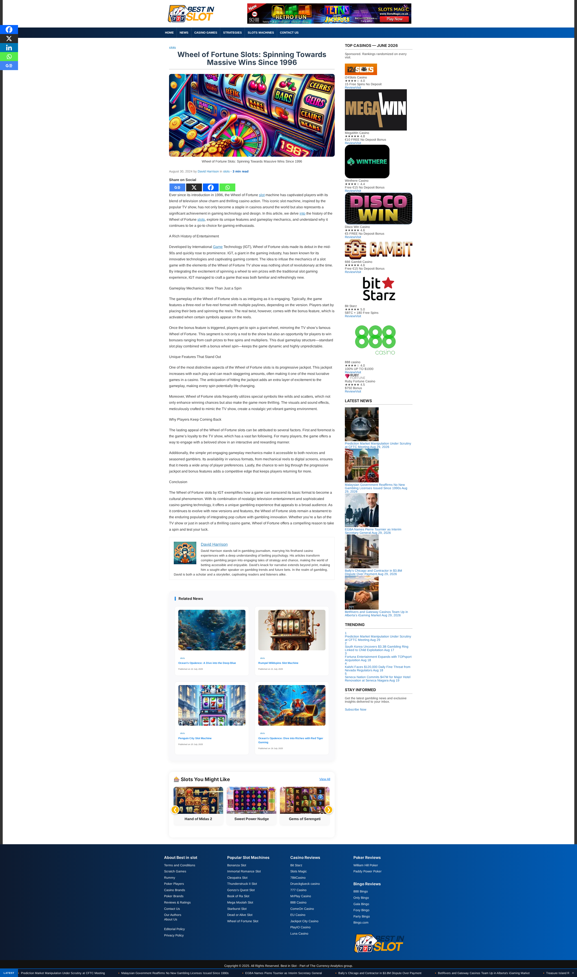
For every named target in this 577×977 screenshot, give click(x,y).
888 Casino (298, 902)
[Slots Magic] (329, 22)
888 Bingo (360, 891)
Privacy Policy (174, 935)
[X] (194, 187)
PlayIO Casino (300, 927)
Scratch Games (175, 871)
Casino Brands (174, 890)
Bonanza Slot (236, 865)
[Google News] (177, 187)
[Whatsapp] (227, 187)
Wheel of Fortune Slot (242, 921)
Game (218, 247)
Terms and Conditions (179, 865)
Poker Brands (173, 896)
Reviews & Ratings (177, 902)
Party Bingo (361, 916)
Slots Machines (261, 32)
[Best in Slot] (192, 23)
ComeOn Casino (302, 908)
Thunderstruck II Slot (242, 883)
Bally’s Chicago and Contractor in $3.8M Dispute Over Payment (378, 973)
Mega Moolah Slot (240, 902)
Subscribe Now (355, 709)
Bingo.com (361, 922)
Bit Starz (296, 865)
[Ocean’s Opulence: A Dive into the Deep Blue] (211, 632)
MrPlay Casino (300, 896)
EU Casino (297, 915)
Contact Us (289, 32)
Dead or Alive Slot (239, 915)
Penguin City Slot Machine (195, 738)
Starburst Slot (237, 908)
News (184, 32)
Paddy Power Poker (367, 871)
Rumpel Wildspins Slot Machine (278, 663)
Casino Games (205, 32)
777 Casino (298, 890)
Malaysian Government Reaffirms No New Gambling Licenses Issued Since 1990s (173, 973)
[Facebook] (211, 187)
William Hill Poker (365, 865)
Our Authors (172, 915)
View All (324, 779)
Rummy (169, 877)
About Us (170, 919)
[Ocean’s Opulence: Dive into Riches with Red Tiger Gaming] (291, 707)
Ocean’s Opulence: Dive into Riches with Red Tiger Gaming (290, 740)
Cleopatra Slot (237, 877)
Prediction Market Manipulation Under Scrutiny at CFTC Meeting (61, 973)
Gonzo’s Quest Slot (241, 890)
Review (350, 87)
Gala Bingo (361, 904)
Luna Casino (299, 933)
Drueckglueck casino (305, 883)
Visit (358, 87)
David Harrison (208, 171)
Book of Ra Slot (238, 896)
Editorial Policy (174, 929)
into (302, 213)
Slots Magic (298, 871)
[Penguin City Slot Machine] (211, 707)
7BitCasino (298, 877)
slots (172, 47)
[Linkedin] (9, 47)
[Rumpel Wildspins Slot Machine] (291, 632)
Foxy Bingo (361, 910)
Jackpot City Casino (304, 921)
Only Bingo (361, 897)
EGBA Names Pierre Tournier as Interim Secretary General (282, 973)
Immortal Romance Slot (244, 871)
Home (169, 32)
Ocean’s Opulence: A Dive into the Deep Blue (207, 663)
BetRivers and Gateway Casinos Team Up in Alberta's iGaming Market (482, 973)
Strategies (232, 32)
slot (262, 195)
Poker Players (174, 883)
